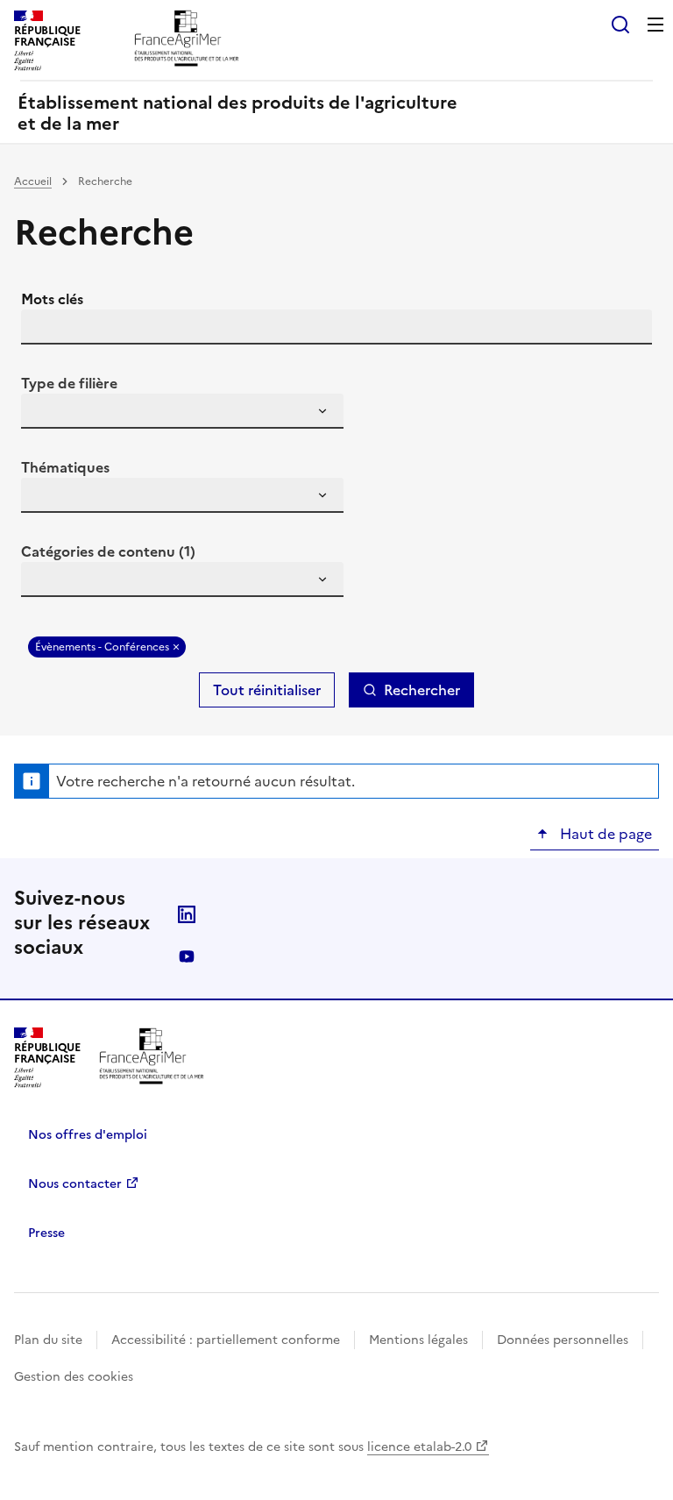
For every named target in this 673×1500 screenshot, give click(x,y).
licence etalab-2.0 (419, 1447)
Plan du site (48, 1340)
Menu (655, 24)
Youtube (187, 956)
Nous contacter (75, 1184)
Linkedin (187, 914)
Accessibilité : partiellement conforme (225, 1340)
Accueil (33, 181)
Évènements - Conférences (102, 647)
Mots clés (52, 298)
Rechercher (422, 689)
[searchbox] (44, 414)
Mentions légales (418, 1340)
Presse (46, 1233)
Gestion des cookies (73, 1377)
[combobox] (182, 411)
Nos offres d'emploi (87, 1135)
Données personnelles (562, 1340)
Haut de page (604, 833)
